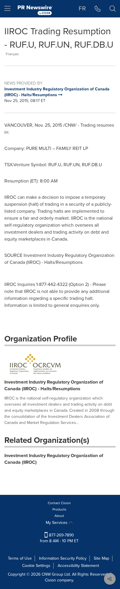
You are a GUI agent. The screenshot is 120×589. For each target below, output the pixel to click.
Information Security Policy (63, 558)
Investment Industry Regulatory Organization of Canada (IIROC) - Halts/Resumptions (53, 385)
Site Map (101, 558)
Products (59, 509)
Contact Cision (59, 503)
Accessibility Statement (78, 566)
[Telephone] (97, 8)
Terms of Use (20, 558)
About (59, 515)
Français (12, 54)
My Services (57, 523)
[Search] (112, 8)
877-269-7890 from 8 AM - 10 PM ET (59, 538)
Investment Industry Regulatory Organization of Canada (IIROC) (53, 459)
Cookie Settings (36, 566)
